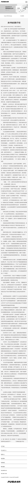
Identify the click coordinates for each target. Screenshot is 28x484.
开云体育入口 (3, 450)
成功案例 (3, 458)
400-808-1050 (4, 473)
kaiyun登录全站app (8, 16)
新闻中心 (19, 26)
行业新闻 (22, 16)
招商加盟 (3, 462)
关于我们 (3, 446)
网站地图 (3, 466)
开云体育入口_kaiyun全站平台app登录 (12, 477)
